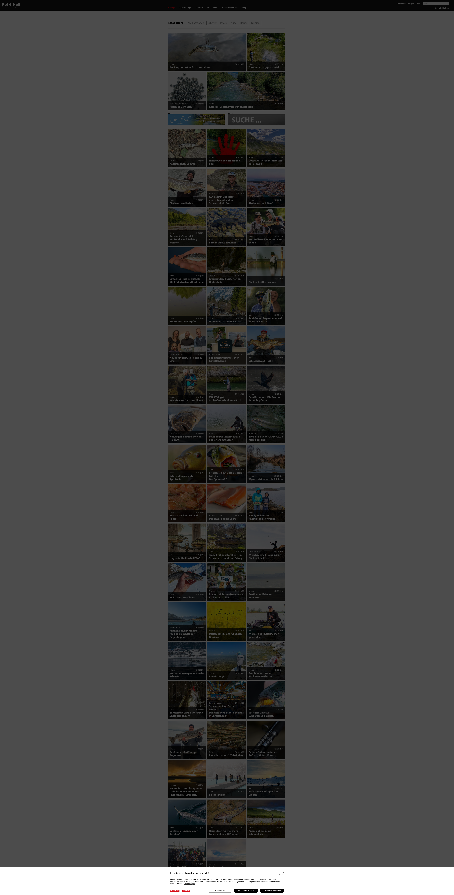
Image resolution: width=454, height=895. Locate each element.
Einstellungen (220, 890)
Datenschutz (174, 891)
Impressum (186, 891)
